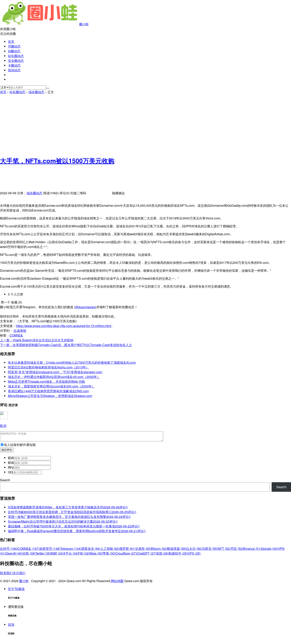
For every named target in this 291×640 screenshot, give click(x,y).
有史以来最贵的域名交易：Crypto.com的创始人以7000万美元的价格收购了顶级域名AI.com (72, 362)
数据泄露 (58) (176, 548)
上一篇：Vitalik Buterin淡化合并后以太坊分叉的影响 (36, 340)
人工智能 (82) (109, 548)
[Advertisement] (145, 124)
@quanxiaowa (85, 307)
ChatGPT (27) (146, 553)
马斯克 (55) (210, 548)
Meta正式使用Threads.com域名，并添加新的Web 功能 (46, 381)
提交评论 (7, 449)
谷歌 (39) (29, 553)
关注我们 (19, 573)
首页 (11, 41)
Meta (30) (96, 553)
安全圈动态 (16, 60)
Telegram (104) (70, 548)
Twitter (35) (43, 553)
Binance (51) (252, 548)
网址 (11, 467)
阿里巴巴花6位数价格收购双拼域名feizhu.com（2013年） (48, 367)
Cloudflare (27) (125, 553)
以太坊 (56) (194, 548)
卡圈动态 (14, 65)
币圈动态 (14, 46)
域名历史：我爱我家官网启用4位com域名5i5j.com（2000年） (51, 386)
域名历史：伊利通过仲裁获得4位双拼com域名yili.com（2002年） (54, 376)
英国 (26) (162, 553)
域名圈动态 (36, 92)
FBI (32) (83, 553)
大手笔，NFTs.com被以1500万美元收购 (57, 160)
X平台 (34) (70, 553)
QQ (10, 472)
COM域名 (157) (28, 548)
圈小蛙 (84, 24)
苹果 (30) (109, 553)
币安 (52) (236, 548)
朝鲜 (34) (57, 553)
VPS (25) (194, 553)
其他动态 (14, 70)
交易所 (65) (143, 548)
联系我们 (6, 573)
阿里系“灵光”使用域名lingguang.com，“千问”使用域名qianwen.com (55, 372)
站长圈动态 (16, 56)
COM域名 (16, 335)
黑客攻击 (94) (90, 548)
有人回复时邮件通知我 (20, 444)
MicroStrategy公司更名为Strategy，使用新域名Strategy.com (50, 395)
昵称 (11, 457)
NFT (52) (224, 548)
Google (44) (269, 548)
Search (5, 480)
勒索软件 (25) (178, 553)
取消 (3, 425)
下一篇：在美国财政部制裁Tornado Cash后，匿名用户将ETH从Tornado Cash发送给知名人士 (66, 344)
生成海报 (19, 330)
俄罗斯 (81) (127, 548)
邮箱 (11, 462)
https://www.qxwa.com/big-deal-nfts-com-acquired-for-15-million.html (63, 325)
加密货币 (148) (49, 548)
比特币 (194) (9, 548)
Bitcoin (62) (159, 548)
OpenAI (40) (14, 553)
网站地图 (117, 581)
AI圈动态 (14, 51)
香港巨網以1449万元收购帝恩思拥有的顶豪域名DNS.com (48, 391)
